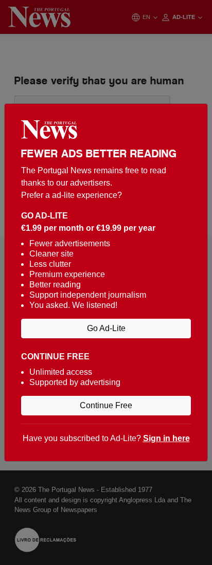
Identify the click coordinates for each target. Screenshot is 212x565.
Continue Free (106, 405)
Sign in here (166, 438)
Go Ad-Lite (106, 328)
